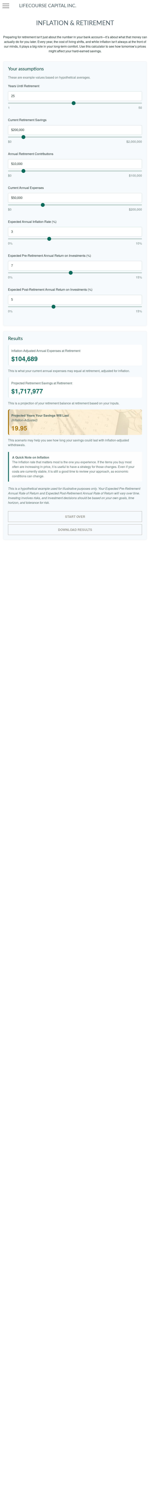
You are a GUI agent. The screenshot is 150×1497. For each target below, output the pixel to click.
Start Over (75, 516)
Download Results (75, 529)
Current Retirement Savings (27, 120)
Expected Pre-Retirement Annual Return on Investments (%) (49, 255)
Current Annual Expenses (26, 187)
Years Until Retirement (23, 86)
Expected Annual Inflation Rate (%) (32, 221)
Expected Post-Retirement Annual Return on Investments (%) (50, 289)
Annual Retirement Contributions (30, 153)
